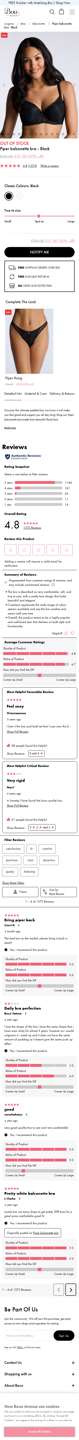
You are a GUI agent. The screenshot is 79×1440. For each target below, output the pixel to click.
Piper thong (13, 378)
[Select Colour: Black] (8, 196)
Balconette (38, 24)
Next (74, 85)
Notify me (39, 252)
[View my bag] (61, 13)
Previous (4, 85)
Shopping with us (17, 1374)
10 (52, 134)
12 (63, 134)
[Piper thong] (29, 341)
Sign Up (64, 1335)
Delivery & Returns (62, 393)
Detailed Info (13, 393)
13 (69, 134)
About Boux (13, 1385)
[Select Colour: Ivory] (19, 196)
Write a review (49, 166)
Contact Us (13, 1362)
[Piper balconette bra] (39, 85)
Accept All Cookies (39, 1431)
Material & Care (36, 393)
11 (58, 134)
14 (74, 134)
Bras (23, 24)
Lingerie (9, 24)
